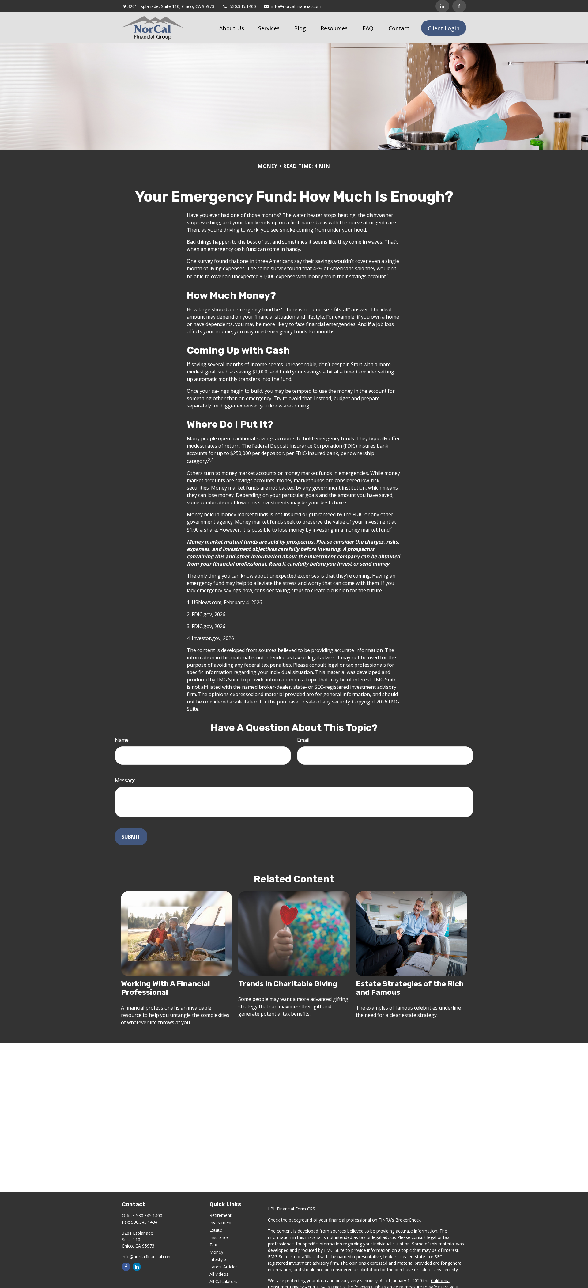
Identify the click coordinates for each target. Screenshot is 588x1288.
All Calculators (223, 1281)
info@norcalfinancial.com (296, 6)
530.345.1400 (243, 6)
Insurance (219, 1237)
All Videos (218, 1274)
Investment (220, 1222)
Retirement (220, 1215)
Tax (213, 1245)
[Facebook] (459, 6)
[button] (232, 27)
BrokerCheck (408, 1220)
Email (303, 740)
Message (125, 780)
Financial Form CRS (296, 1209)
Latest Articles (223, 1267)
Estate (215, 1230)
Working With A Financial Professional (165, 988)
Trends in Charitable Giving (287, 983)
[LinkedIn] (442, 6)
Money (216, 1252)
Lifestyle (217, 1259)
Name (122, 740)
